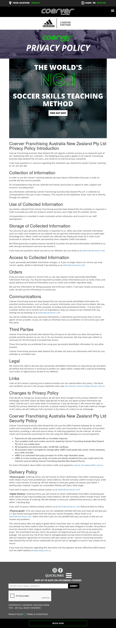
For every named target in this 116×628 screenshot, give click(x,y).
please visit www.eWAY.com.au (88, 465)
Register (101, 2)
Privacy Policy (15, 614)
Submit (74, 586)
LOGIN (88, 2)
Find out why (58, 113)
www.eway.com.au (42, 550)
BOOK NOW (58, 623)
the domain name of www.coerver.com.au (85, 386)
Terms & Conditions (37, 614)
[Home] (58, 12)
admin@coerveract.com (93, 250)
